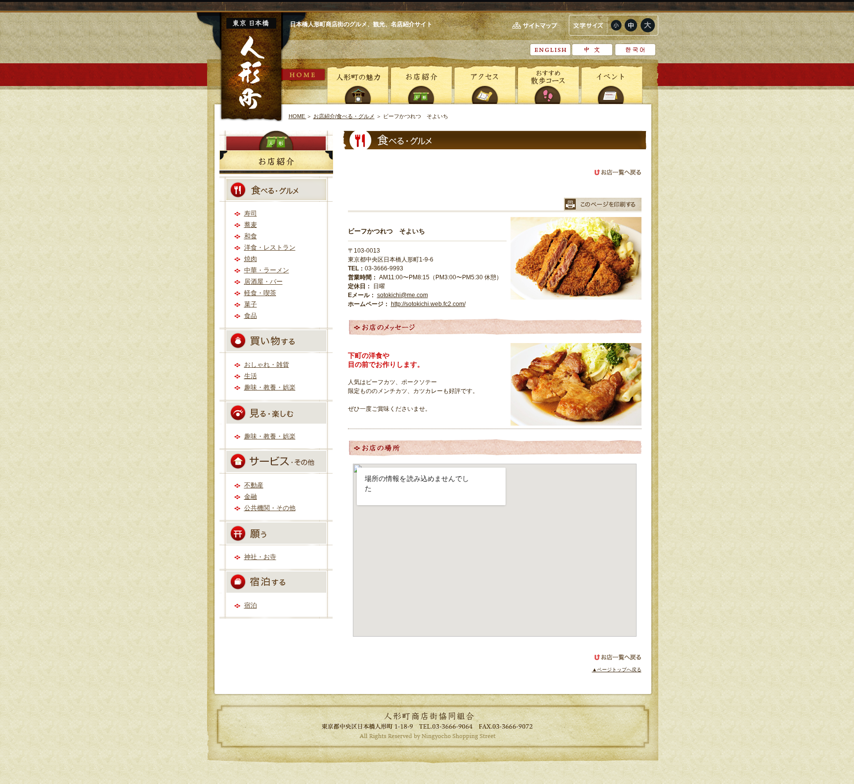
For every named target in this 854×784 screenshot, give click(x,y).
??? (635, 50)
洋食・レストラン (270, 247)
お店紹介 (421, 84)
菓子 (250, 304)
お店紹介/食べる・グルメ (344, 116)
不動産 (253, 485)
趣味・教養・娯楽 (270, 387)
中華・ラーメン (266, 270)
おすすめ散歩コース (548, 84)
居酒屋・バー (263, 281)
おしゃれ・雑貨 (266, 364)
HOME (304, 75)
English (550, 50)
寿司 (250, 213)
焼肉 (250, 258)
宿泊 (250, 605)
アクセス (484, 84)
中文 (592, 50)
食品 (250, 315)
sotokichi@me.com (402, 295)
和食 (250, 236)
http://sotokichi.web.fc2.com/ (428, 304)
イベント (611, 84)
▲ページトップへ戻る (616, 669)
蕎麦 (250, 224)
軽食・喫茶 (260, 293)
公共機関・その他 (270, 508)
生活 (250, 376)
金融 (250, 496)
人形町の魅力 (358, 84)
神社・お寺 (260, 557)
